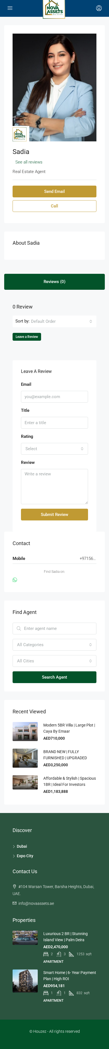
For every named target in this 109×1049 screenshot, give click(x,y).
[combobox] (61, 321)
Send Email (54, 191)
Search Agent (54, 677)
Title (25, 410)
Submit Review (54, 514)
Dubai (22, 846)
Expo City (25, 856)
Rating (27, 436)
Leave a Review (27, 337)
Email (26, 384)
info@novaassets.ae (36, 903)
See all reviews (28, 162)
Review (28, 462)
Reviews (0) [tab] (54, 281)
